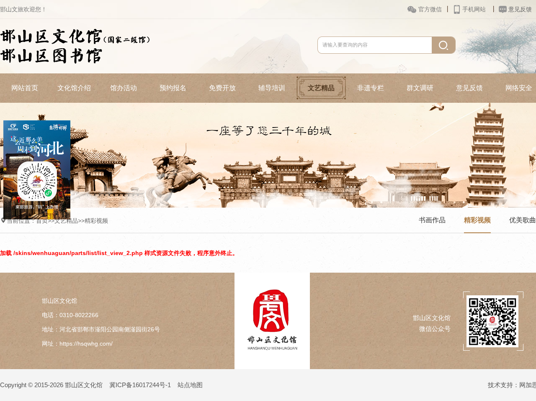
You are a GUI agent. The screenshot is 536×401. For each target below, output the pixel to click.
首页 (42, 220)
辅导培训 (271, 87)
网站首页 (24, 87)
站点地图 (190, 384)
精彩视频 (96, 220)
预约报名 (173, 87)
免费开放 (222, 87)
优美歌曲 (522, 220)
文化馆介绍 (74, 87)
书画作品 (432, 220)
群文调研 (420, 87)
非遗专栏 (370, 87)
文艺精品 (321, 87)
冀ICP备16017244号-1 (140, 384)
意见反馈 (469, 87)
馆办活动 (123, 87)
